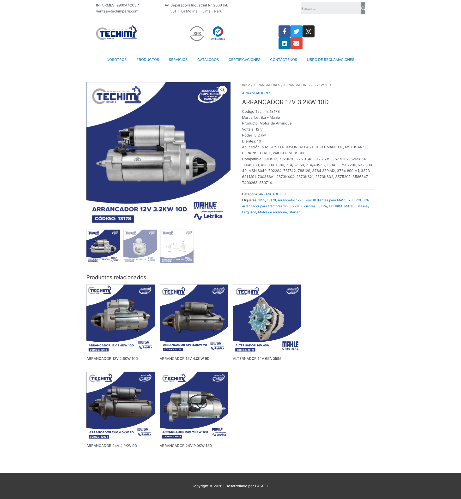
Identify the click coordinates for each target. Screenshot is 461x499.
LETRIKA (335, 206)
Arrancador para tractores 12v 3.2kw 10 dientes (278, 206)
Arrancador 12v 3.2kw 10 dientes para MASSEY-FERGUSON (324, 200)
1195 (261, 200)
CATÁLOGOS (208, 59)
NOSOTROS (117, 59)
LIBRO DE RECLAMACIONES (330, 59)
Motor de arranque (272, 212)
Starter (294, 212)
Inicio (246, 85)
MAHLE (350, 206)
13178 (271, 200)
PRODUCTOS (147, 59)
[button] (222, 90)
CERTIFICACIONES (245, 59)
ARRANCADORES (266, 85)
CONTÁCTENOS (283, 59)
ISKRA (322, 206)
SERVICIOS (178, 59)
